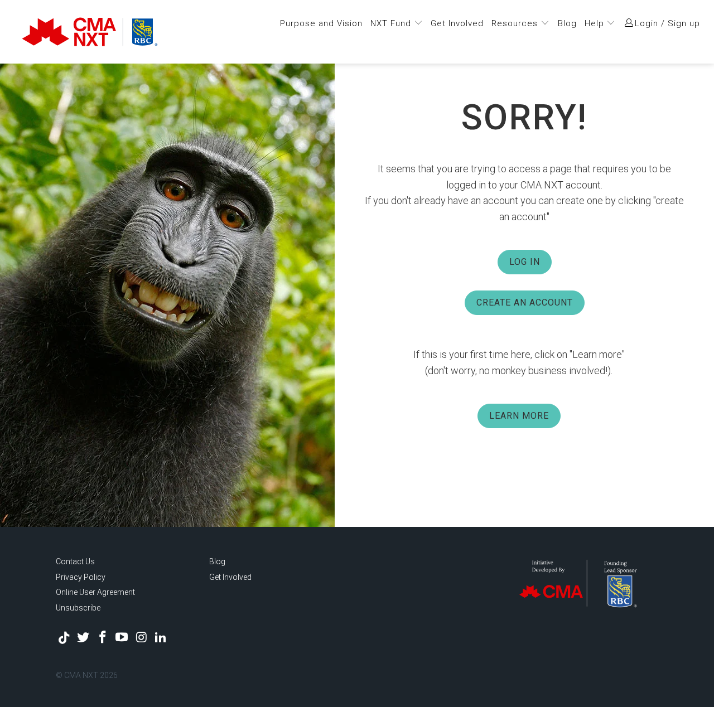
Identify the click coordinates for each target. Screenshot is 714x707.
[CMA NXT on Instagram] (141, 638)
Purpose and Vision (321, 23)
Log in (524, 261)
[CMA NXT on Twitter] (83, 638)
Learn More (519, 415)
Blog (567, 23)
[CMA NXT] (112, 32)
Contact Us (75, 561)
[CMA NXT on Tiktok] (64, 638)
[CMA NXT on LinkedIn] (160, 638)
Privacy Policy (80, 577)
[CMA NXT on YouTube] (122, 638)
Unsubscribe (78, 607)
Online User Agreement (95, 592)
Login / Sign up (667, 23)
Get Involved (457, 23)
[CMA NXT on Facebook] (102, 638)
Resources (516, 23)
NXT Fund (392, 23)
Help (596, 23)
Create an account (524, 302)
